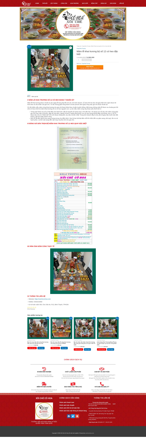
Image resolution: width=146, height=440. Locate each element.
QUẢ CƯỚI (85, 3)
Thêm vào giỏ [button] (32, 348)
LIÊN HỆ (121, 3)
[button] (70, 47)
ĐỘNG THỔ (94, 3)
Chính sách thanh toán (66, 402)
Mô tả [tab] (28, 96)
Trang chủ (79, 46)
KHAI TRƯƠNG (74, 3)
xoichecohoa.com (90, 433)
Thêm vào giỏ (86, 59)
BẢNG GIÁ (104, 3)
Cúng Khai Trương (86, 46)
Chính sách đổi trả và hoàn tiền (69, 408)
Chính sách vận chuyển (66, 405)
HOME (37, 3)
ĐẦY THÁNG (54, 3)
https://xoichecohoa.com (43, 299)
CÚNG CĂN (64, 3)
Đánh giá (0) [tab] (35, 96)
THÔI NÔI (44, 3)
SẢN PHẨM (113, 3)
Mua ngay (41, 348)
